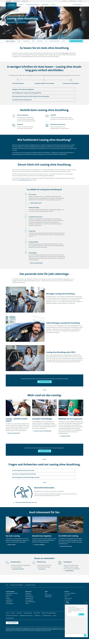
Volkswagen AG (38, 615)
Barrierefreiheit (37, 613)
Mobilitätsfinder (48, 596)
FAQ (46, 41)
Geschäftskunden (9, 600)
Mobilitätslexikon (48, 595)
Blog (46, 593)
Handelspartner (9, 601)
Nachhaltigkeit (67, 600)
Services (7, 596)
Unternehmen (67, 595)
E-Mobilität (8, 598)
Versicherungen (9, 595)
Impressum (13, 613)
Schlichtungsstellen (29, 600)
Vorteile (19, 41)
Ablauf (33, 41)
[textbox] (74, 635)
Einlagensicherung (29, 598)
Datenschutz (19, 613)
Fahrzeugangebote (9, 603)
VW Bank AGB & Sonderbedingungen (49, 613)
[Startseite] (7, 585)
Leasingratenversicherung (25, 180)
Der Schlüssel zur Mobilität (70, 593)
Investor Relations (68, 598)
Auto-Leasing (65, 53)
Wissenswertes (40, 41)
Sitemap (27, 603)
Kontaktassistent (28, 595)
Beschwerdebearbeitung (30, 601)
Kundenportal (28, 593)
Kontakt (63, 41)
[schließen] (86, 602)
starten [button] (81, 614)
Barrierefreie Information (54, 41)
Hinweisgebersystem (10, 618)
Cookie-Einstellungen (27, 613)
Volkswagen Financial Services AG (26, 615)
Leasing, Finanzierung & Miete (12, 593)
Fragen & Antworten (29, 596)
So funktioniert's (26, 41)
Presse (66, 596)
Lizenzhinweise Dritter (46, 615)
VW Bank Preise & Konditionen (12, 615)
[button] (23, 89)
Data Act (54, 615)
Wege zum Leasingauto (10, 41)
